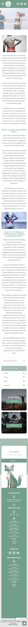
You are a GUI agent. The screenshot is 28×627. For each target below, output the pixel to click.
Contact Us (14, 425)
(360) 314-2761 (14, 508)
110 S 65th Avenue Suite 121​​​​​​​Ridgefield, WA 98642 (14, 500)
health (5, 381)
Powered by (13, 623)
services (6, 377)
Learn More (14, 401)
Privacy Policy (16, 622)
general (6, 373)
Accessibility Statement (6, 622)
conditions (7, 385)
